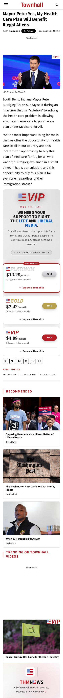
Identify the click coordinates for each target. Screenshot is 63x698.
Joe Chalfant (11, 494)
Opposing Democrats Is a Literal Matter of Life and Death (29, 435)
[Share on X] (5, 361)
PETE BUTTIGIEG (48, 374)
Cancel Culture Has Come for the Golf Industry (32, 657)
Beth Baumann (11, 31)
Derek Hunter (11, 442)
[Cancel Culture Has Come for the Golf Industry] (31, 637)
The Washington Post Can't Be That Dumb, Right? (30, 488)
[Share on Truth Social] (12, 361)
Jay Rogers (10, 543)
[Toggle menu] (6, 4)
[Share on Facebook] (19, 361)
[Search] (57, 4)
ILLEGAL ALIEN (28, 374)
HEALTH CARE (9, 374)
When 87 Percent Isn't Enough (23, 539)
